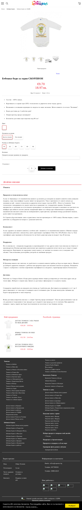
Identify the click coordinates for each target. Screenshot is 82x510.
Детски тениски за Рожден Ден (53, 395)
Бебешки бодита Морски (52, 410)
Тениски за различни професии (53, 363)
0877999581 (55, 467)
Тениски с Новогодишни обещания (15, 390)
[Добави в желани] (77, 163)
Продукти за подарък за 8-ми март (55, 443)
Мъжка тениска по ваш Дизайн (25, 333)
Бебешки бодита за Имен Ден (14, 433)
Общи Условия (20, 464)
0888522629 (55, 471)
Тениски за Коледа (11, 383)
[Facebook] (44, 475)
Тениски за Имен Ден (12, 367)
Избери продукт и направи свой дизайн (56, 433)
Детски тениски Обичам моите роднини (56, 392)
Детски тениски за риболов (13, 410)
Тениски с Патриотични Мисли (14, 381)
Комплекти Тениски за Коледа (53, 378)
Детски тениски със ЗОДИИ (13, 412)
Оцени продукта (41, 68)
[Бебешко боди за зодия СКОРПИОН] (41, 53)
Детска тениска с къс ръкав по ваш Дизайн (27, 322)
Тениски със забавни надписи (14, 399)
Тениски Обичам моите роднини (15, 386)
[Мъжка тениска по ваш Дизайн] (8, 336)
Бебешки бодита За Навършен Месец (16, 431)
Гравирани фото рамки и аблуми (54, 447)
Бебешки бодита (11, 9)
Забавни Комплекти (50, 381)
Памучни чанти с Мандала (52, 418)
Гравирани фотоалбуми (51, 449)
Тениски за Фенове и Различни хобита (16, 369)
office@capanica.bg (56, 463)
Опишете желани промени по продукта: (15, 155)
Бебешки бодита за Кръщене (14, 441)
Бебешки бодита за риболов (13, 445)
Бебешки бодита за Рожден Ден (14, 428)
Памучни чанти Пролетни (52, 421)
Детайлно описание (11, 182)
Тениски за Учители (11, 395)
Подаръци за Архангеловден (52, 439)
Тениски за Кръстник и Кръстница (15, 393)
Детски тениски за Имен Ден (53, 398)
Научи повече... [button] (32, 507)
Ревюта (6, 187)
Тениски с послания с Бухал (13, 397)
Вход (5, 464)
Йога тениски (48, 367)
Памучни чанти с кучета (51, 423)
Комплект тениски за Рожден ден (54, 386)
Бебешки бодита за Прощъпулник (15, 443)
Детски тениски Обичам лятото (14, 419)
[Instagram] (49, 475)
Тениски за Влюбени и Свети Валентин (55, 371)
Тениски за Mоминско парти (14, 374)
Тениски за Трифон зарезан (52, 369)
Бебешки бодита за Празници (14, 436)
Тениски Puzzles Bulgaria (52, 365)
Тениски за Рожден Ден (12, 372)
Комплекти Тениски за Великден (54, 383)
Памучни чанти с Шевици (52, 416)
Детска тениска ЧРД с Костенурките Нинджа (24, 345)
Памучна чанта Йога (50, 430)
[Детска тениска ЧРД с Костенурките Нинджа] (8, 348)
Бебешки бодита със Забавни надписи (16, 438)
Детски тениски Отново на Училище (16, 417)
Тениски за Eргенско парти (13, 376)
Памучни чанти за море (51, 425)
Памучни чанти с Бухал (51, 427)
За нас (18, 468)
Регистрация (8, 468)
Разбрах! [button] (72, 505)
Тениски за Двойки (11, 364)
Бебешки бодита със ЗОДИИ (23, 9)
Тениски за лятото (50, 360)
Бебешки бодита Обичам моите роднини (17, 425)
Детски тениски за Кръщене (13, 405)
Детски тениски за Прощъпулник (15, 408)
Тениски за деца (48, 389)
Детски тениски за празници (52, 401)
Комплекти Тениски (50, 375)
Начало (3, 9)
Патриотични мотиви (12, 414)
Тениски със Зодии (11, 388)
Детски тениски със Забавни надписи (55, 403)
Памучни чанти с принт (51, 413)
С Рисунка (48, 436)
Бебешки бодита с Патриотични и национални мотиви (59, 408)
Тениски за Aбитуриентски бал (14, 379)
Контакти (7, 478)
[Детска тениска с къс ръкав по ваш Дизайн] (8, 324)
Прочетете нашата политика (41, 500)
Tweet (58, 73)
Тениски (7, 361)
